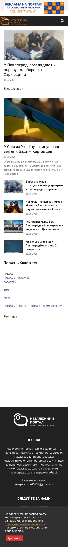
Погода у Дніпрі (14, 306)
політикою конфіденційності (24, 524)
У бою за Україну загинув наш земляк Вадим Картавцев (31, 149)
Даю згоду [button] (14, 538)
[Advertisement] (34, 360)
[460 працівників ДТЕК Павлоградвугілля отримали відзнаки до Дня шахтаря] (13, 226)
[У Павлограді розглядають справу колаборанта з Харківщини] (34, 45)
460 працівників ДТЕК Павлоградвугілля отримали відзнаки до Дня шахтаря (44, 225)
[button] (62, 21)
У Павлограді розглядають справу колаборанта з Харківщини (29, 70)
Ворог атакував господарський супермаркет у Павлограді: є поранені (44, 185)
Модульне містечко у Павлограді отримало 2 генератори (41, 245)
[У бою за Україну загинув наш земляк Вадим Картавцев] (34, 120)
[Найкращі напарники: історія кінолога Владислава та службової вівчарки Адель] (13, 206)
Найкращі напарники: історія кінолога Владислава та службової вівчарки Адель (44, 205)
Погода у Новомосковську (45, 306)
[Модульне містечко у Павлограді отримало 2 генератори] (13, 246)
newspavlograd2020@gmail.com (34, 484)
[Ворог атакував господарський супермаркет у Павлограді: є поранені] (13, 186)
